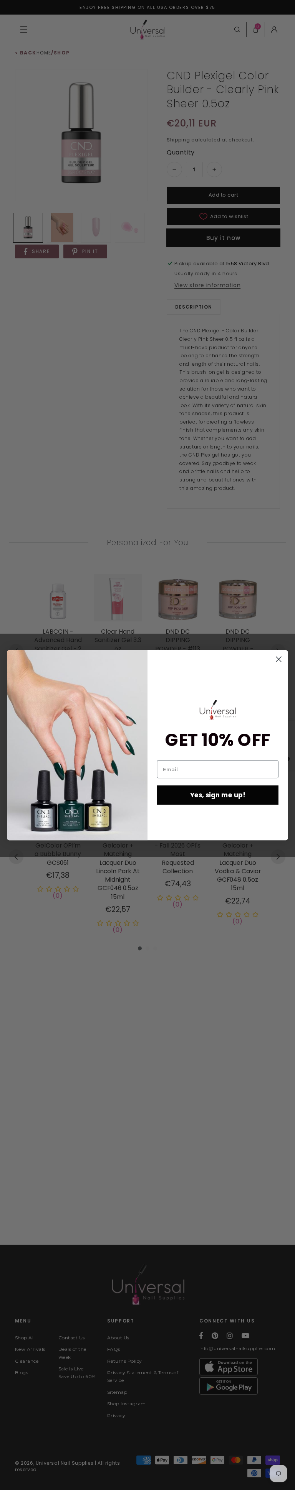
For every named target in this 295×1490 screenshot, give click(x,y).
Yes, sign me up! (217, 794)
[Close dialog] (278, 659)
